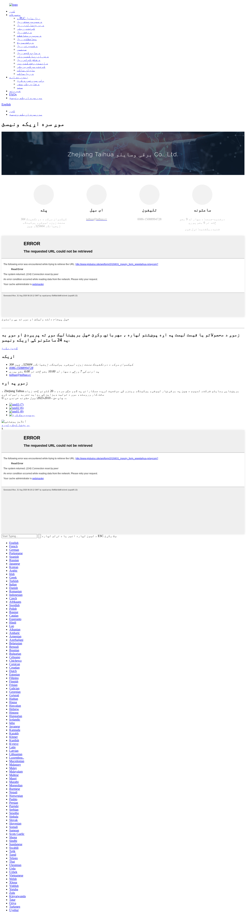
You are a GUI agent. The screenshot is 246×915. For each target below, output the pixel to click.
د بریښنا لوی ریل (30, 25)
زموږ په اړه (18, 77)
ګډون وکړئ (10, 348)
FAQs (13, 94)
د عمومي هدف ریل (29, 21)
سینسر (22, 49)
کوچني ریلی (26, 28)
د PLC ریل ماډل (28, 18)
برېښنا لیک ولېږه (16, 425)
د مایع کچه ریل (28, 52)
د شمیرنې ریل (27, 46)
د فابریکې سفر (28, 84)
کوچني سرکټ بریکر (31, 66)
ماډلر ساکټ (26, 70)
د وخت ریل (24, 32)
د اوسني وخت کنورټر (32, 63)
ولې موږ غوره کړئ (30, 80)
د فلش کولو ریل (28, 59)
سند (20, 87)
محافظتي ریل (27, 39)
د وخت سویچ (25, 42)
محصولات (15, 14)
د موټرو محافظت (29, 35)
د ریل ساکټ (25, 73)
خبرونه (15, 91)
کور (12, 11)
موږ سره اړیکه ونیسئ (25, 98)
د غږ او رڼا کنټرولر (33, 56)
